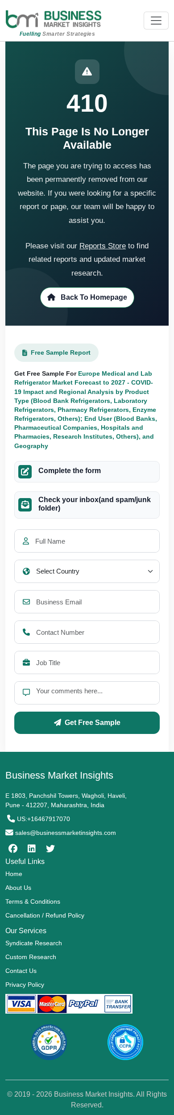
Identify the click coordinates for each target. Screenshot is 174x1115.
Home (13, 873)
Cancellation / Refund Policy (44, 915)
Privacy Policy (24, 984)
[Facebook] (11, 848)
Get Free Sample (92, 722)
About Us (18, 887)
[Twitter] (49, 848)
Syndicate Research (33, 943)
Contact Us (21, 970)
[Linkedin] (31, 848)
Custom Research (30, 956)
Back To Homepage (93, 297)
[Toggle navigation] (156, 20)
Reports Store (102, 246)
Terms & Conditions (32, 901)
